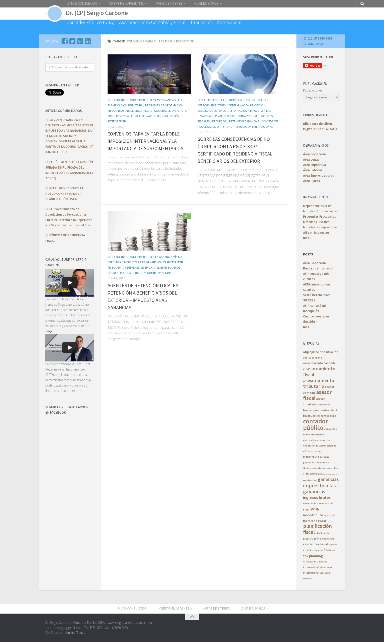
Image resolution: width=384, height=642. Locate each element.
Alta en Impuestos (316, 232)
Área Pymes (311, 181)
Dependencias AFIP (317, 206)
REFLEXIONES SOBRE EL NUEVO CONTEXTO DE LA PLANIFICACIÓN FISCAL (64, 193)
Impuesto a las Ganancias (157, 100)
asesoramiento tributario (318, 383)
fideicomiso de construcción (320, 468)
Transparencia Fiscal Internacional (134, 116)
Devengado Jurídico (212, 111)
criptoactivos (311, 440)
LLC (180, 100)
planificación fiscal (317, 529)
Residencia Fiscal (139, 111)
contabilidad (328, 415)
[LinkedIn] (87, 42)
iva (312, 509)
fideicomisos (312, 474)
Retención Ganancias (244, 121)
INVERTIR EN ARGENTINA (126, 3)
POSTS (308, 254)
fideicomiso (322, 462)
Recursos (219, 121)
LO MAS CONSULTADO (81, 3)
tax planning (313, 556)
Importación (238, 111)
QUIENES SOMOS (206, 3)
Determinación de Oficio (245, 105)
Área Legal (311, 159)
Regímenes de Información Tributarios (153, 267)
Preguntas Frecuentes (319, 216)
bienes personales (316, 410)
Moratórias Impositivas (320, 227)
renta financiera (324, 538)
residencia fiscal (315, 544)
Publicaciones (312, 90)
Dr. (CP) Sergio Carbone (97, 13)
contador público (315, 424)
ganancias (328, 479)
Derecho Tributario (122, 100)
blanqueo (309, 416)
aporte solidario (312, 357)
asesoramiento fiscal (319, 371)
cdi (318, 415)
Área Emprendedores (318, 175)
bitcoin (334, 410)
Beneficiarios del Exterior (217, 100)
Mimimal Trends (74, 632)
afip (306, 352)
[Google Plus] (80, 42)
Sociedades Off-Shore (170, 111)
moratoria (329, 515)
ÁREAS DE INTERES (169, 3)
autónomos (323, 404)
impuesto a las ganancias (319, 488)
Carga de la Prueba (252, 100)
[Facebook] (64, 42)
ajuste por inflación (324, 352)
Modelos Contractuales (320, 211)
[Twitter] (72, 42)
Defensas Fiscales (316, 222)
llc (318, 509)
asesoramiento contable (319, 363)
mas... (307, 238)
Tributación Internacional (253, 127)
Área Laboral (312, 170)
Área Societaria (314, 154)
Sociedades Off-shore (322, 550)
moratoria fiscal (314, 521)
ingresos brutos (317, 497)
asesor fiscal (317, 395)
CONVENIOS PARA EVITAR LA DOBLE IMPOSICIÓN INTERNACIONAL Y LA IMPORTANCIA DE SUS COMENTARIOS (145, 141)
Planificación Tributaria (125, 105)
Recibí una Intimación (318, 268)
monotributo (313, 515)
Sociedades (270, 121)
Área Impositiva (314, 165)
